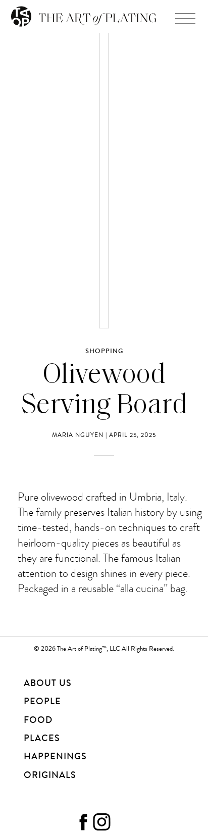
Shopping (104, 351)
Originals (50, 775)
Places (42, 738)
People (42, 701)
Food (38, 720)
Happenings (55, 756)
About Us (48, 683)
